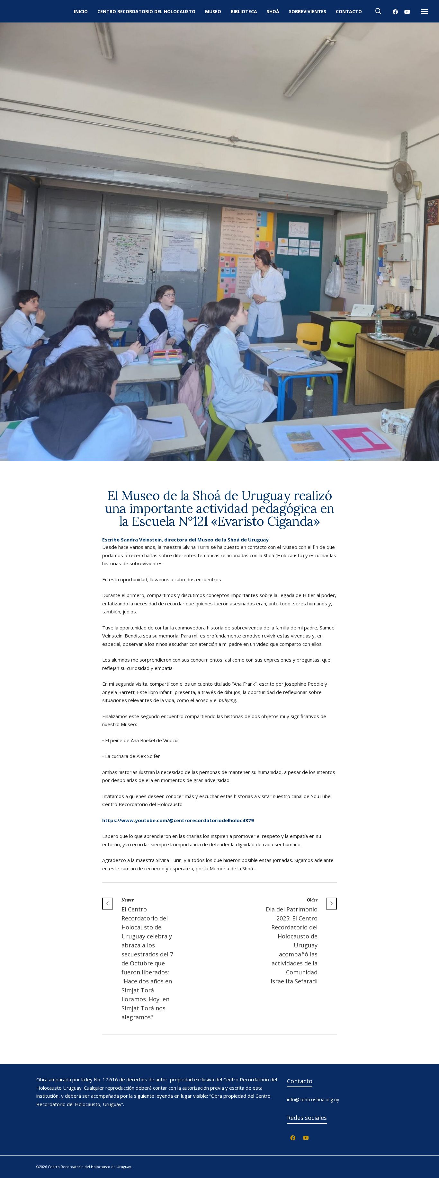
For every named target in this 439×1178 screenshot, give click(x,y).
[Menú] (424, 11)
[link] (178, 820)
